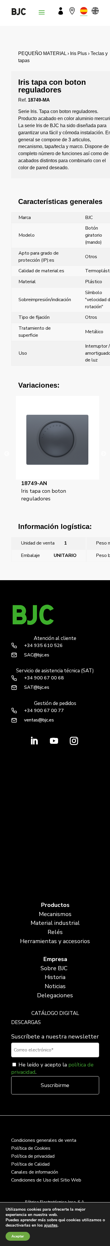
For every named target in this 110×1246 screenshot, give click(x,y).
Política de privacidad (33, 1156)
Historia (55, 977)
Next (103, 454)
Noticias (55, 986)
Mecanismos (55, 914)
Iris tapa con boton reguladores (43, 491)
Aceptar (17, 1236)
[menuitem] (83, 10)
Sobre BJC (53, 968)
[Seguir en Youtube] (54, 741)
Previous (7, 454)
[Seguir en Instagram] (74, 741)
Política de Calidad (30, 1164)
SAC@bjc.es (36, 655)
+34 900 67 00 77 (44, 710)
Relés (55, 932)
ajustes (50, 1225)
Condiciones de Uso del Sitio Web (46, 1180)
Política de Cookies (30, 1148)
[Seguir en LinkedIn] (34, 741)
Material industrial (55, 923)
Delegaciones (55, 995)
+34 (43, 645)
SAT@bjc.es (36, 687)
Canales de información (34, 1172)
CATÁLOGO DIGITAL (55, 1013)
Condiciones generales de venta (43, 1140)
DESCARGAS (26, 1022)
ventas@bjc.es (39, 720)
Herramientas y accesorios (55, 941)
